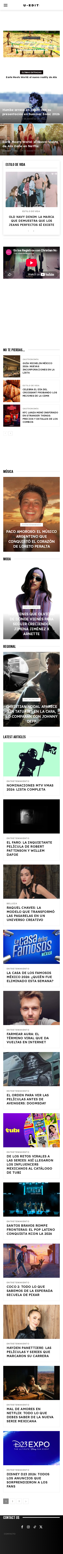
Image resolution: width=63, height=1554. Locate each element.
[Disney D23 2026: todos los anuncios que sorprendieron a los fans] (31, 1448)
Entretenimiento (31, 38)
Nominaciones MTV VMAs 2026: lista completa (30, 787)
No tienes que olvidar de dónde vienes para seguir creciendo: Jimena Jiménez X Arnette (31, 624)
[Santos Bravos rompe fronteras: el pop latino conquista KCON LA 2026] (31, 1199)
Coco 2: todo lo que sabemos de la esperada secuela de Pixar (30, 1291)
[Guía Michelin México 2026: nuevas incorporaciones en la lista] (11, 366)
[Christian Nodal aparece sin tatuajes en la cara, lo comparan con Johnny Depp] (31, 689)
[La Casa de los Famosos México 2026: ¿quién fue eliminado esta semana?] (31, 947)
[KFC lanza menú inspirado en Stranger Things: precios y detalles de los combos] (11, 416)
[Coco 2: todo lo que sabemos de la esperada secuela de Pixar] (31, 1261)
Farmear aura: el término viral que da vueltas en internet (28, 1038)
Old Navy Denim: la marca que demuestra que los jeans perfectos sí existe (31, 221)
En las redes (31, 607)
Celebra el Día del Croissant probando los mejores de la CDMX (40, 392)
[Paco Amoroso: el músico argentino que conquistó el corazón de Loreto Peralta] (31, 514)
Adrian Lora (14, 54)
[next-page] (34, 231)
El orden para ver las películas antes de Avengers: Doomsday (28, 1099)
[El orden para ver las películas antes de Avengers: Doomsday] (31, 1069)
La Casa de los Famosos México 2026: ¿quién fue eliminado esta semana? (30, 977)
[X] (41, 1527)
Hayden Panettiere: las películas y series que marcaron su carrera (29, 1352)
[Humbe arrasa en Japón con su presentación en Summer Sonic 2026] (31, 107)
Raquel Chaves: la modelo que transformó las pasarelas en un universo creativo (31, 914)
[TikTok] (34, 1527)
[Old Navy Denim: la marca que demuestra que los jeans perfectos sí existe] (31, 189)
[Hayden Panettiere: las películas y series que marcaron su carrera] (31, 1322)
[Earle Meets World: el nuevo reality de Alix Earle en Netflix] (31, 139)
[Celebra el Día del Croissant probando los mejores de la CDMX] (11, 391)
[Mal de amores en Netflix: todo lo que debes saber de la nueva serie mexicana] (31, 1383)
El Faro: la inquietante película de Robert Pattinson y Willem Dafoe (29, 848)
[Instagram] (28, 1527)
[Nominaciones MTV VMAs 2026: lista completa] (31, 759)
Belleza (12, 904)
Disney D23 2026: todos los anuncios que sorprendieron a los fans (28, 1480)
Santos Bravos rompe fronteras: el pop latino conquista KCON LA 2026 (31, 1229)
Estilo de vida (31, 211)
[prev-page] (28, 231)
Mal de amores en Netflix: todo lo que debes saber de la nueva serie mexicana (30, 1415)
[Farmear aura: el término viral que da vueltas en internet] (31, 1008)
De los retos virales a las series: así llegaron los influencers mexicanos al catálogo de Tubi (30, 1164)
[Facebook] (22, 1527)
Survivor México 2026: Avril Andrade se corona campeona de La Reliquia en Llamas (31, 46)
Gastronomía (30, 359)
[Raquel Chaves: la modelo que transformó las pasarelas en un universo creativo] (31, 882)
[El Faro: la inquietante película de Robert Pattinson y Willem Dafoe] (31, 816)
